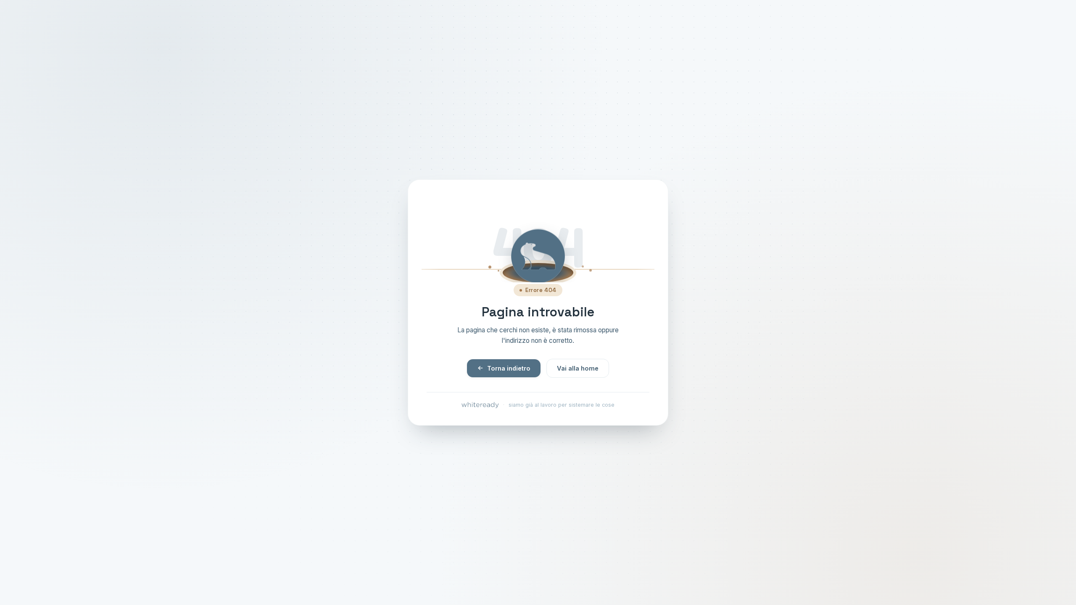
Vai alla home (578, 368)
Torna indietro (508, 368)
